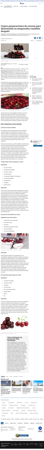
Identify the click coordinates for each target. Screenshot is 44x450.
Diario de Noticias (12, 428)
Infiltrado (4, 405)
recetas (10, 376)
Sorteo (3, 415)
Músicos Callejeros (6, 410)
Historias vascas (31, 405)
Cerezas (21, 376)
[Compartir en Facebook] (35, 38)
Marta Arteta (34, 402)
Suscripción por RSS (30, 429)
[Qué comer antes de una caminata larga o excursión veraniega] (38, 383)
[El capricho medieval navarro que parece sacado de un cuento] (17, 383)
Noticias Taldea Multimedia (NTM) (5, 430)
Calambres (23, 405)
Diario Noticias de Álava (4, 429)
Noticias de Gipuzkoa (13, 429)
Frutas (7, 376)
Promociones (19, 423)
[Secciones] (1, 3)
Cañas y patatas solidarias (21, 413)
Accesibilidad (31, 443)
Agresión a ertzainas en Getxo (23, 407)
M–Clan (26, 402)
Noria (12, 413)
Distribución (20, 428)
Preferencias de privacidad (41, 444)
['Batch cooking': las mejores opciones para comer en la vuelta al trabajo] (27, 383)
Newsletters (26, 423)
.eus (2, 423)
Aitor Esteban (5, 413)
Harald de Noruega (34, 413)
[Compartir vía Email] (42, 38)
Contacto (6, 423)
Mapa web (19, 429)
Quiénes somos (13, 423)
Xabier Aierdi (19, 402)
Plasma (33, 407)
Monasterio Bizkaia (32, 410)
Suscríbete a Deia (39, 423)
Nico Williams (15, 410)
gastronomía (16, 376)
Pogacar (3, 407)
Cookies (24, 443)
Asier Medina (14, 392)
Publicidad (32, 423)
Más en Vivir (5, 379)
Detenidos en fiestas (13, 405)
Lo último (33, 77)
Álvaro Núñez (11, 402)
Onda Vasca (11, 430)
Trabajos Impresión (30, 428)
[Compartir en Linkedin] (40, 38)
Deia (1, 428)
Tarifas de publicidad (21, 430)
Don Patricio (11, 407)
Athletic (3, 402)
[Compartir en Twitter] (37, 38)
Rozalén (23, 410)
